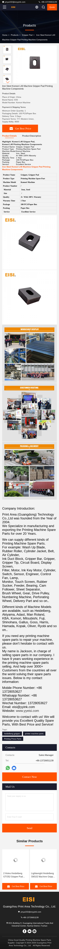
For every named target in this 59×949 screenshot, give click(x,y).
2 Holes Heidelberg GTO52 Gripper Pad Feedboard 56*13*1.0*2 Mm (14, 875)
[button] (8, 82)
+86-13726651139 (49, 2)
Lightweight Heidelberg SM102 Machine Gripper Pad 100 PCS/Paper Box (43, 875)
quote (52, 7)
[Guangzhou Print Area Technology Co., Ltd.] (13, 7)
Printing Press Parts (12, 739)
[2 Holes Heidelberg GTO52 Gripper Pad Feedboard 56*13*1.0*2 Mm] (15, 860)
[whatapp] (8, 768)
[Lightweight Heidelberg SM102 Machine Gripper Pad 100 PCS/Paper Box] (43, 860)
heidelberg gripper (12, 733)
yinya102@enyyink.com (15, 2)
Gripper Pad (27, 35)
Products (15, 35)
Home (4, 35)
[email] (14, 768)
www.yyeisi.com (27, 711)
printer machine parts (34, 733)
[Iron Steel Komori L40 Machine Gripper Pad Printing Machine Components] (35, 64)
